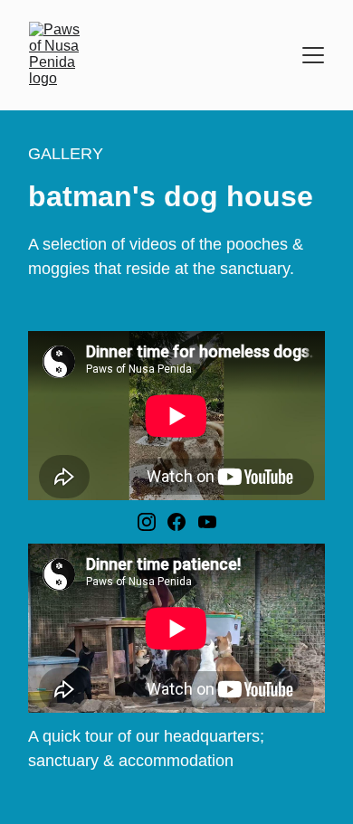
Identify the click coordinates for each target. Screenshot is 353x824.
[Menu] (313, 55)
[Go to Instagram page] (147, 522)
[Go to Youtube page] (207, 522)
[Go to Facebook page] (176, 522)
